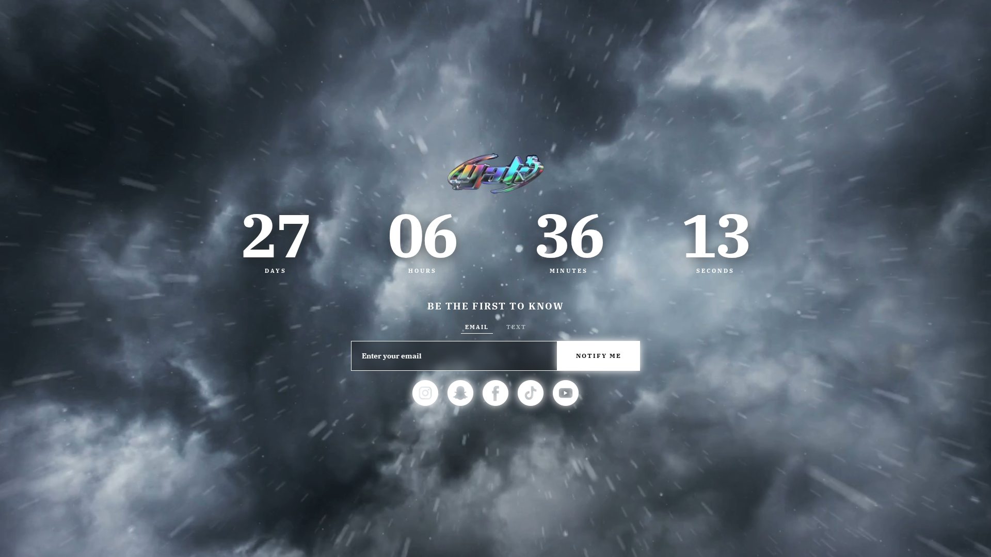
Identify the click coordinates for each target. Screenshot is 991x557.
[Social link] (425, 393)
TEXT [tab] (516, 327)
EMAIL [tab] (477, 327)
